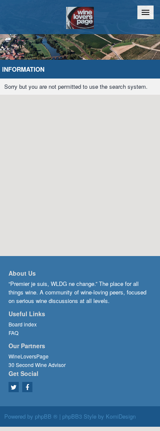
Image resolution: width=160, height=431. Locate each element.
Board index (23, 324)
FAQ (13, 332)
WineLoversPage (29, 356)
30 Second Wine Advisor (37, 364)
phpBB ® (46, 416)
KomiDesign (121, 416)
